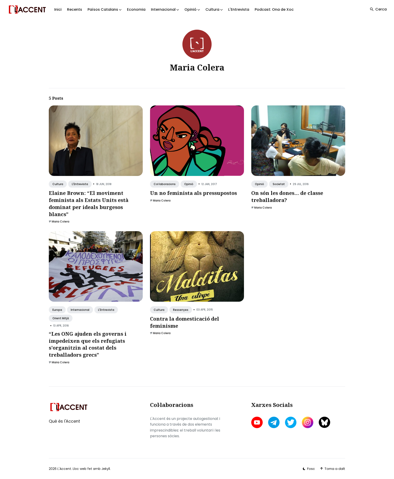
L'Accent (64, 468)
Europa (57, 310)
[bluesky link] (324, 422)
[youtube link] (257, 422)
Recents (74, 9)
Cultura (57, 184)
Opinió (188, 184)
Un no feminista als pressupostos (193, 193)
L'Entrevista (238, 9)
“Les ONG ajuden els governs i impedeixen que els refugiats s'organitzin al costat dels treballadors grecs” (88, 344)
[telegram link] (273, 422)
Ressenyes (180, 310)
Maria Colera (60, 222)
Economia (136, 9)
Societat (279, 184)
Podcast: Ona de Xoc (274, 9)
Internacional (80, 310)
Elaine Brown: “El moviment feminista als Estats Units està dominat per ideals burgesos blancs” (88, 203)
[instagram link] (307, 422)
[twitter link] (290, 422)
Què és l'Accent (64, 421)
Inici (58, 9)
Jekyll (105, 468)
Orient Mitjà (60, 318)
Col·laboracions (165, 184)
